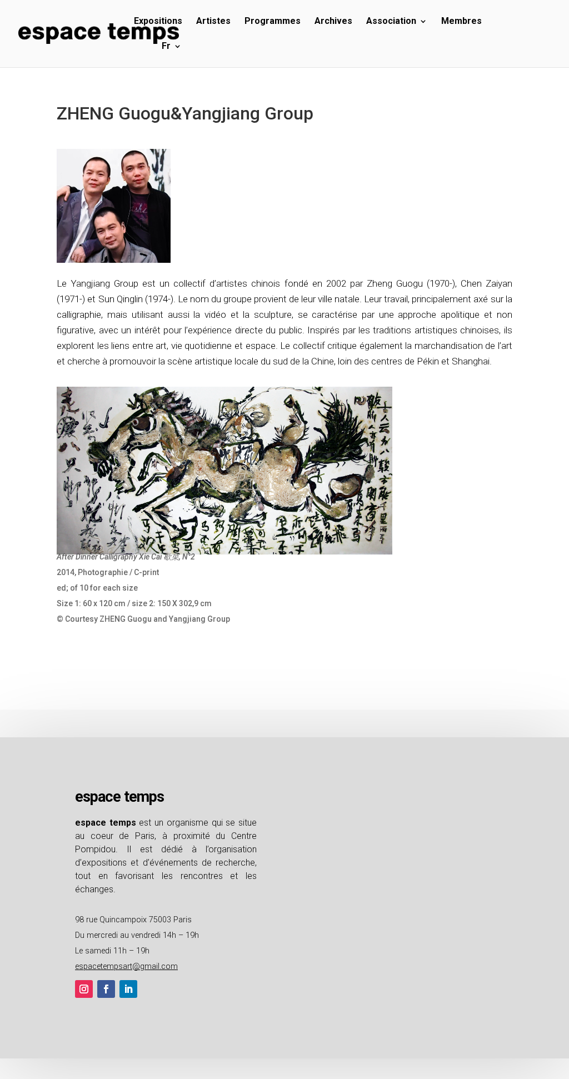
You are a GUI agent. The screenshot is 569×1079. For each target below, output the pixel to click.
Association (391, 21)
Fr (166, 46)
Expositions (158, 21)
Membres (461, 21)
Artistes (213, 21)
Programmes (272, 21)
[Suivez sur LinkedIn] (128, 989)
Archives (333, 21)
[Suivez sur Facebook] (106, 989)
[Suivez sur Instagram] (84, 989)
